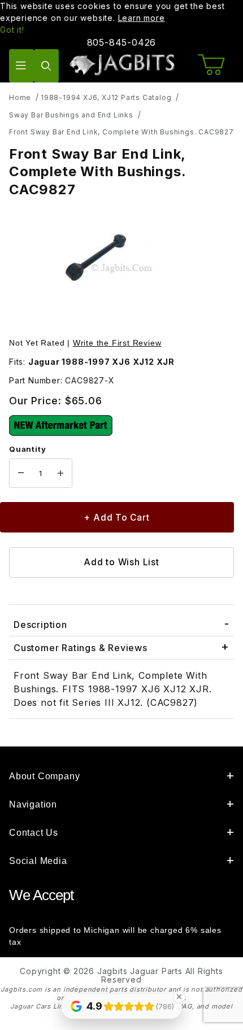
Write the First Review (117, 342)
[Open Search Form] (46, 65)
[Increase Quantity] (60, 473)
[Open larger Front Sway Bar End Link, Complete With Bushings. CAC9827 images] (121, 268)
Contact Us (33, 832)
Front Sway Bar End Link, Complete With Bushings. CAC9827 (121, 132)
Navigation (33, 804)
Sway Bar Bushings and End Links (71, 115)
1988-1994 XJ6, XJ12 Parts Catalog (106, 97)
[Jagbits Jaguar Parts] (122, 64)
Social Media (38, 861)
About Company (44, 776)
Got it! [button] (12, 29)
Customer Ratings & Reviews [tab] (80, 647)
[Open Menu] (21, 65)
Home (20, 97)
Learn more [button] (141, 18)
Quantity (27, 448)
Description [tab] (40, 624)
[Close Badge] (179, 996)
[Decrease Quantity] (21, 473)
